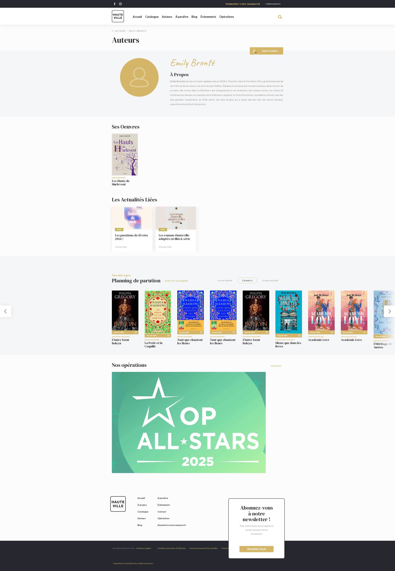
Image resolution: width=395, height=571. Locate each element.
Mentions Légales (144, 548)
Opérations (226, 16)
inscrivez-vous (256, 549)
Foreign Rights (273, 4)
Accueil (137, 16)
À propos (142, 505)
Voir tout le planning (176, 281)
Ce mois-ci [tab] (247, 280)
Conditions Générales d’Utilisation (171, 548)
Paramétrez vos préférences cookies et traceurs (133, 563)
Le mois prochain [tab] (270, 280)
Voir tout (276, 366)
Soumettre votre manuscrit (243, 4)
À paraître (181, 16)
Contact (162, 511)
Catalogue (152, 16)
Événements (208, 16)
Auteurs (167, 16)
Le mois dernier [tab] (225, 280)
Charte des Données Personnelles (203, 548)
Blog (194, 16)
